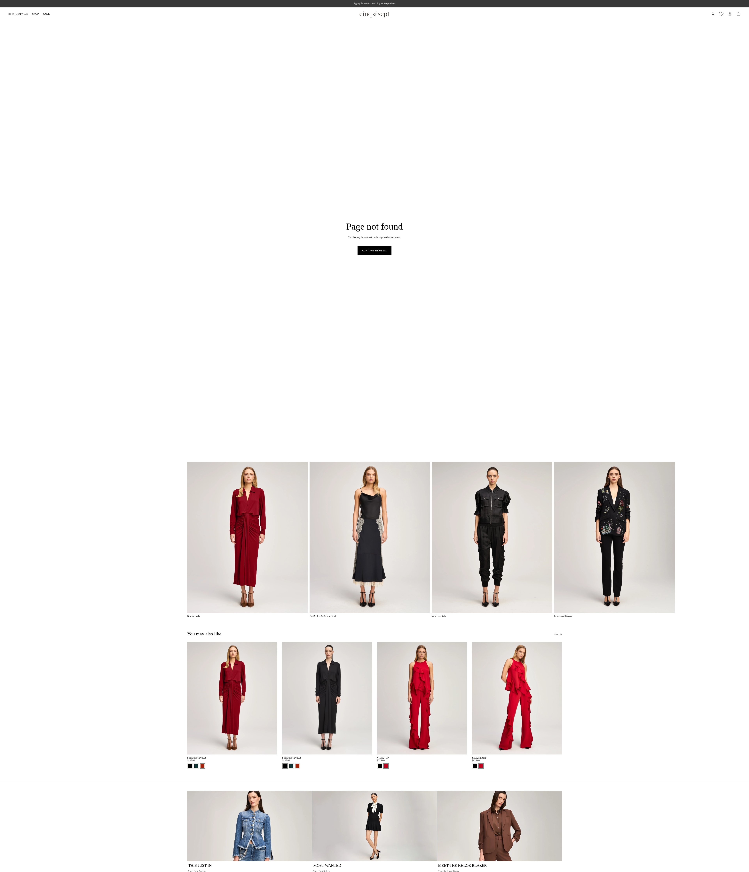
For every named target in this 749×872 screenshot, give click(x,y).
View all (558, 634)
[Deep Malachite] (196, 766)
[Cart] (738, 14)
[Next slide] (557, 540)
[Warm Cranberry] (386, 766)
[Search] (713, 14)
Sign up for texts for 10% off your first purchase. (374, 3)
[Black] (190, 766)
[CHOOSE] (271, 748)
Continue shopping (374, 250)
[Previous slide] (193, 698)
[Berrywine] (202, 766)
